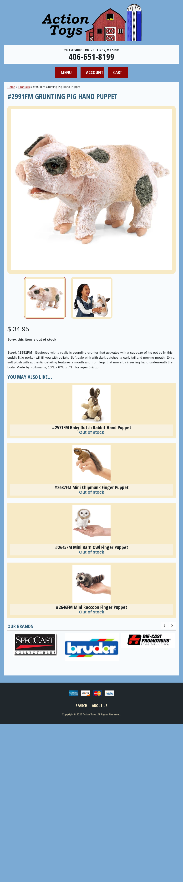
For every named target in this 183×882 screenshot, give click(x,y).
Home (11, 87)
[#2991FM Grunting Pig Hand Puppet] (45, 298)
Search (81, 705)
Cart (117, 72)
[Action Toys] (92, 38)
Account (94, 72)
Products (24, 87)
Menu (66, 72)
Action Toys (89, 714)
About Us (99, 705)
